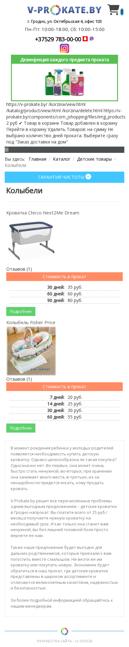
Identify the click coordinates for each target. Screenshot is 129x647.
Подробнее (21, 311)
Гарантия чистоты (61, 177)
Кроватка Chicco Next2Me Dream (42, 212)
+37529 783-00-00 (59, 39)
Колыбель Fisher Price (30, 322)
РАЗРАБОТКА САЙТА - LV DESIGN (64, 641)
